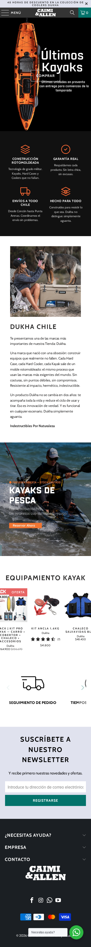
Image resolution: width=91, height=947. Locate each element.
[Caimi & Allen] (45, 13)
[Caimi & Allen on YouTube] (58, 900)
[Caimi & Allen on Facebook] (32, 900)
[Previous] (9, 687)
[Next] (82, 687)
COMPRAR (45, 75)
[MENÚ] (2, 13)
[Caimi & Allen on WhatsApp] (50, 900)
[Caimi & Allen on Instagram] (41, 900)
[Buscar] (72, 13)
